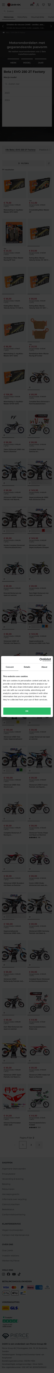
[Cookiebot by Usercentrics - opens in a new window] (39, 659)
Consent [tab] (10, 667)
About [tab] (44, 667)
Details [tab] (27, 667)
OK (26, 711)
